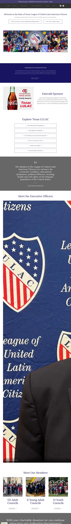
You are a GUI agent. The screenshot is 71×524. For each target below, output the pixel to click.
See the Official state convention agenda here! (25, 21)
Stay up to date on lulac (36, 140)
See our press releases (35, 150)
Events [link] (47, 5)
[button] (15, 6)
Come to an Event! (35, 145)
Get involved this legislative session (35, 135)
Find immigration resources (35, 125)
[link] (60, 5)
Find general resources (36, 130)
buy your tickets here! (53, 21)
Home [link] (8, 5)
